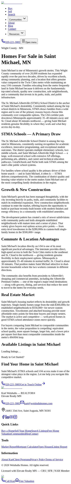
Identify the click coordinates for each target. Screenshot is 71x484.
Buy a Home (8, 430)
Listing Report (59, 446)
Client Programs (21, 459)
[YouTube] (11, 418)
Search (11, 14)
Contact (12, 28)
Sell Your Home (23, 430)
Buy (10, 8)
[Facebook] (3, 418)
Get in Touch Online (31, 384)
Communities (15, 19)
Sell (10, 11)
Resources (14, 34)
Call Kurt (10, 481)
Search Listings (39, 430)
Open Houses (45, 446)
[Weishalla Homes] (11, 387)
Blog (10, 25)
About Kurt (7, 459)
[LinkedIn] (7, 418)
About (11, 22)
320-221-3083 (12, 42)
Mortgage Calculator (27, 446)
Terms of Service (54, 459)
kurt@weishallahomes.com (38, 403)
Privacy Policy (37, 459)
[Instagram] (15, 418)
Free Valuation (26, 481)
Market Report (9, 446)
